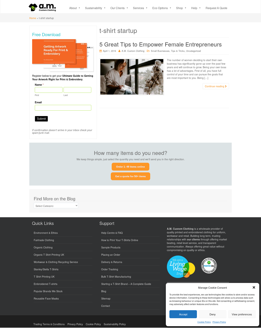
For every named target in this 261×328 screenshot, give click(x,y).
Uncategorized (193, 51)
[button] (254, 287)
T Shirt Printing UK (44, 276)
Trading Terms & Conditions (49, 324)
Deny (213, 314)
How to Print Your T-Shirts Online (119, 240)
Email (38, 102)
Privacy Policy (219, 321)
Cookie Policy (204, 321)
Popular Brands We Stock (48, 291)
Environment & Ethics (46, 233)
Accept (183, 314)
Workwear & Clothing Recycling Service (56, 262)
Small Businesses (160, 51)
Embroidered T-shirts (45, 284)
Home (32, 18)
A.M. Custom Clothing (133, 51)
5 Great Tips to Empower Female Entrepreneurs (160, 44)
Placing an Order (110, 254)
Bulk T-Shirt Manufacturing (116, 276)
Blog (103, 291)
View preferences (242, 314)
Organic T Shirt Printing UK (49, 254)
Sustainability (93, 8)
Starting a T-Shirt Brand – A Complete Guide (126, 284)
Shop (179, 8)
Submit (41, 118)
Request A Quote (216, 8)
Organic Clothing (43, 247)
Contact (105, 306)
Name (39, 85)
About (73, 8)
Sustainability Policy (115, 324)
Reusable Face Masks (46, 298)
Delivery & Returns (111, 262)
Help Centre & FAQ (112, 233)
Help (194, 8)
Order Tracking (109, 269)
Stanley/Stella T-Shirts (46, 269)
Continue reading (215, 86)
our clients (193, 239)
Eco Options (160, 8)
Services (138, 8)
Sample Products (110, 247)
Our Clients (117, 8)
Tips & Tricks (178, 51)
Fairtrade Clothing (44, 240)
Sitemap (105, 298)
